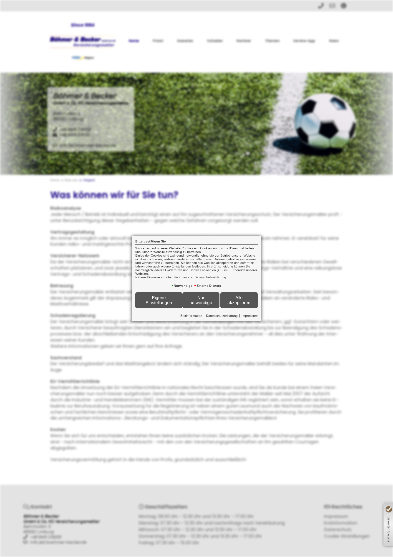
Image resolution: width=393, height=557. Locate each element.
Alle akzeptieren (238, 300)
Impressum (250, 315)
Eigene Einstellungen (159, 300)
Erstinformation (191, 315)
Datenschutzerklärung (222, 315)
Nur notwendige (200, 300)
